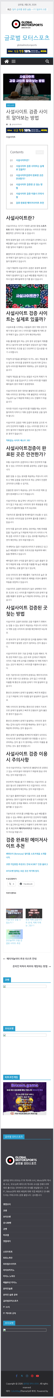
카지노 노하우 (9, 1276)
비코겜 (6, 1235)
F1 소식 (6, 1307)
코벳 (5, 1211)
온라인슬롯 (8, 1289)
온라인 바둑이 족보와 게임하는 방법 (30, 966)
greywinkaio (17, 124)
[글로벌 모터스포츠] (6, 61)
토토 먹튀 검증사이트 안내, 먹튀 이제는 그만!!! (34, 923)
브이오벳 (7, 1217)
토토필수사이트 (9, 1264)
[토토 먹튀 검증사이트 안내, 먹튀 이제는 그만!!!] (34, 913)
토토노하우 (8, 1258)
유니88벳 (7, 1223)
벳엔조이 (7, 1204)
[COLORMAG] (21, 1144)
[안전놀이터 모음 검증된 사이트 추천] (14, 934)
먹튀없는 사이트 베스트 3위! (18, 440)
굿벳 (5, 1229)
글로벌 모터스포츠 (27, 38)
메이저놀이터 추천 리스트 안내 (21, 959)
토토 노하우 (10, 105)
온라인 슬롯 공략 (10, 1295)
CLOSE (39, 152)
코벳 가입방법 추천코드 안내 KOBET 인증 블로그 (27, 864)
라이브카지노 (8, 1270)
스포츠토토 (8, 1252)
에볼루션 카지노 (10, 1283)
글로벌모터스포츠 (10, 1301)
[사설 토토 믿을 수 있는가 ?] (14, 913)
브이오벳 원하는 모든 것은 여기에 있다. (22, 871)
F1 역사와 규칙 (9, 1313)
